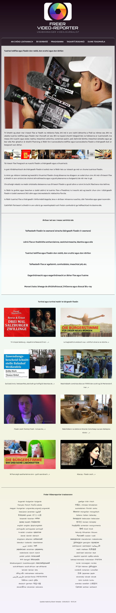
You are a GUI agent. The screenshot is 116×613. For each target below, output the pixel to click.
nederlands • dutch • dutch (30, 553)
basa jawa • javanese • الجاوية (30, 512)
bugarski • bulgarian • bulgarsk (29, 502)
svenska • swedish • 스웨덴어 (86, 584)
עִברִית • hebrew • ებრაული (86, 567)
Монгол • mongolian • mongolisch (86, 512)
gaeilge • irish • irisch (86, 502)
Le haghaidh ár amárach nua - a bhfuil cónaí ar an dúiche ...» (86, 342)
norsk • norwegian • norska (86, 563)
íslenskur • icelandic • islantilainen (30, 543)
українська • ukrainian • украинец (30, 549)
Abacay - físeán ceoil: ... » (86, 474)
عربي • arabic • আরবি (30, 546)
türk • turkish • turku (86, 580)
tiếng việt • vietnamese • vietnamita (29, 573)
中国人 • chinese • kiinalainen (86, 505)
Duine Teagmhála (96, 42)
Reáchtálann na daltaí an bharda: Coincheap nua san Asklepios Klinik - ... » (86, 431)
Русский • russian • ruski (86, 536)
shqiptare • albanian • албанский (29, 539)
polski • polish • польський (30, 556)
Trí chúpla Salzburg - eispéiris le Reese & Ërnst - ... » (30, 342)
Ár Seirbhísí (42, 42)
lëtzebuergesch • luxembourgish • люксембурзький (30, 563)
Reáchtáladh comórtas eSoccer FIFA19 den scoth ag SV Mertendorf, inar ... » (86, 385)
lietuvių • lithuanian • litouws (86, 532)
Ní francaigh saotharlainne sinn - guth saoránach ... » (30, 474)
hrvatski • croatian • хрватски (29, 532)
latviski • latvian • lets (30, 570)
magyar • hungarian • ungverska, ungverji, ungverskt (30, 508)
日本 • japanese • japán (86, 573)
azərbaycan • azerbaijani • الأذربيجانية (86, 546)
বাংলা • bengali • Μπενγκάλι (30, 560)
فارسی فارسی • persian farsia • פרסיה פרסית (30, 577)
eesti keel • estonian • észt (86, 553)
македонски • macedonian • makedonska (86, 539)
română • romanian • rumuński (86, 570)
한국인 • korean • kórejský (86, 522)
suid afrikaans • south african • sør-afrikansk (30, 567)
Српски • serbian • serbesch (86, 587)
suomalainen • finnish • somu (86, 508)
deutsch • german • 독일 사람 (30, 584)
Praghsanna (57, 42)
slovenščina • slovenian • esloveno (30, 587)
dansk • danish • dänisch (30, 536)
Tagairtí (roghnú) (76, 42)
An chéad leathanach (22, 42)
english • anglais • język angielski (29, 526)
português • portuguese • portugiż (30, 529)
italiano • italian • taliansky (86, 515)
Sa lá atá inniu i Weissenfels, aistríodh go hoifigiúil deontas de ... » (29, 384)
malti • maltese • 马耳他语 (86, 549)
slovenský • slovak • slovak (86, 577)
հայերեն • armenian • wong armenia (86, 526)
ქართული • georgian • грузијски (86, 543)
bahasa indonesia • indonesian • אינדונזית (86, 560)
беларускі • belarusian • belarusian (86, 519)
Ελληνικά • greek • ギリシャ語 (29, 515)
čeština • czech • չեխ (30, 580)
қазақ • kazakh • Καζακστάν (29, 522)
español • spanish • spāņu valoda (86, 556)
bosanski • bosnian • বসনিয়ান (30, 519)
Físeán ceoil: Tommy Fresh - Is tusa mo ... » (29, 429)
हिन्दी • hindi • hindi (86, 529)
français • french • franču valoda (30, 505)
